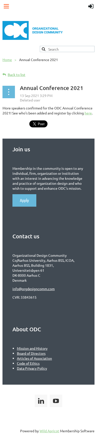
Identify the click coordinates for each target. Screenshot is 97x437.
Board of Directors (31, 353)
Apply (24, 200)
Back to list (16, 74)
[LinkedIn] (41, 401)
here (88, 113)
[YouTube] (56, 401)
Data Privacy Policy (32, 368)
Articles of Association (34, 358)
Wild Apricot (49, 431)
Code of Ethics (28, 363)
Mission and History (32, 348)
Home (7, 59)
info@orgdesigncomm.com (33, 288)
